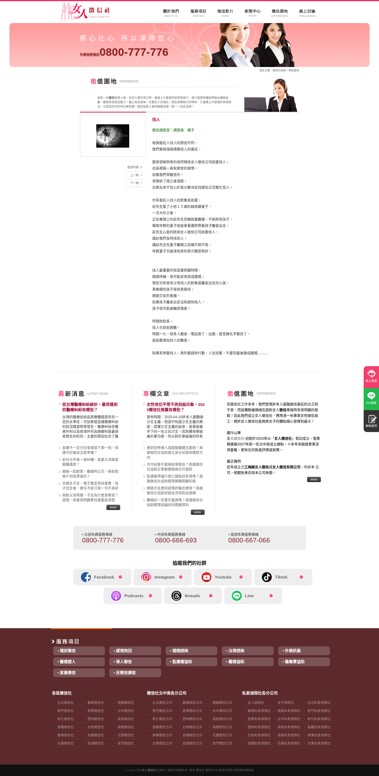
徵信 (192, 770)
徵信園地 (294, 70)
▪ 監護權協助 (181, 662)
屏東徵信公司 (162, 735)
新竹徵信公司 (162, 711)
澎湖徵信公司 (192, 743)
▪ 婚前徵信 (66, 651)
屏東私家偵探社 (319, 735)
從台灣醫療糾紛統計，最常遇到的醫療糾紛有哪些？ (90, 407)
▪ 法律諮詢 (235, 651)
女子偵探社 (285, 702)
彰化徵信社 (65, 719)
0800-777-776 (124, 52)
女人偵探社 (256, 702)
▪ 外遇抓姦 (291, 651)
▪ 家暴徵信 (66, 673)
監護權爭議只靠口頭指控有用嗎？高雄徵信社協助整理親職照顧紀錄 (175, 478)
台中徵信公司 (222, 711)
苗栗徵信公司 (192, 711)
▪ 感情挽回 (123, 651)
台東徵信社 (65, 743)
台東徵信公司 (162, 743)
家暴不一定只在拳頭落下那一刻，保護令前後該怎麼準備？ (90, 450)
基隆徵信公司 (192, 702)
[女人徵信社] (90, 13)
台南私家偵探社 (259, 735)
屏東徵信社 (65, 735)
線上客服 (371, 380)
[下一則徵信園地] (135, 181)
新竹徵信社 (65, 711)
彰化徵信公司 (162, 719)
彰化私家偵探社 (319, 719)
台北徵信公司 (162, 702)
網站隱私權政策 (244, 770)
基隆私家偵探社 (259, 711)
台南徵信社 (96, 727)
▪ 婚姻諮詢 (179, 651)
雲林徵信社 (96, 719)
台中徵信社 (126, 711)
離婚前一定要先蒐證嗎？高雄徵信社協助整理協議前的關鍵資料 (175, 502)
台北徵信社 (65, 702)
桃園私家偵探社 (288, 711)
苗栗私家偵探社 (259, 719)
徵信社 (277, 70)
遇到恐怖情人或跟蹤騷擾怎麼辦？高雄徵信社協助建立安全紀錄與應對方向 (175, 452)
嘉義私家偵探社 (319, 727)
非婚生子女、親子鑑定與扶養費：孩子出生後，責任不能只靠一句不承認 (90, 485)
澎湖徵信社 (96, 743)
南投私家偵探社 (288, 727)
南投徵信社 (126, 719)
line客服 (371, 402)
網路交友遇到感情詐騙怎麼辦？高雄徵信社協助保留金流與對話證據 (175, 490)
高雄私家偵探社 (288, 735)
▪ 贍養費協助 (293, 662)
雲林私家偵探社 (259, 727)
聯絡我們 (371, 425)
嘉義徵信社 (65, 727)
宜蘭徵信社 (96, 735)
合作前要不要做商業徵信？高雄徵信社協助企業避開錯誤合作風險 (175, 467)
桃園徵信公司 (222, 702)
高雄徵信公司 (222, 727)
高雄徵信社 (126, 727)
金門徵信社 (126, 743)
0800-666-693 (176, 540)
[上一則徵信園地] (135, 173)
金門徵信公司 (222, 743)
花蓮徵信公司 (222, 735)
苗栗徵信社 (96, 711)
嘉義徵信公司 (162, 727)
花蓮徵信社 (126, 735)
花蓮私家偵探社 (288, 743)
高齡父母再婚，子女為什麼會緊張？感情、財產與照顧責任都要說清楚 (90, 497)
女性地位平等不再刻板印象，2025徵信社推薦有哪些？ (176, 407)
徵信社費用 (226, 770)
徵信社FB (212, 770)
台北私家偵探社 (319, 702)
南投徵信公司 (222, 719)
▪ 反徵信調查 (125, 673)
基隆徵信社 (96, 702)
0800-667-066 (249, 540)
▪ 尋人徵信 (123, 662)
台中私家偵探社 (288, 719)
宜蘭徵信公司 (192, 735)
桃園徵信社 (126, 702)
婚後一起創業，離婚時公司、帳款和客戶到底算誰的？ (90, 474)
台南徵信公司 (192, 727)
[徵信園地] (135, 165)
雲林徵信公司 (192, 719)
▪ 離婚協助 (235, 662)
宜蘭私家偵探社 (259, 743)
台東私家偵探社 (319, 743)
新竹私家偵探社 (319, 711)
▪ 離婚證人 (66, 662)
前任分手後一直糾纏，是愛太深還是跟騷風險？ (90, 462)
